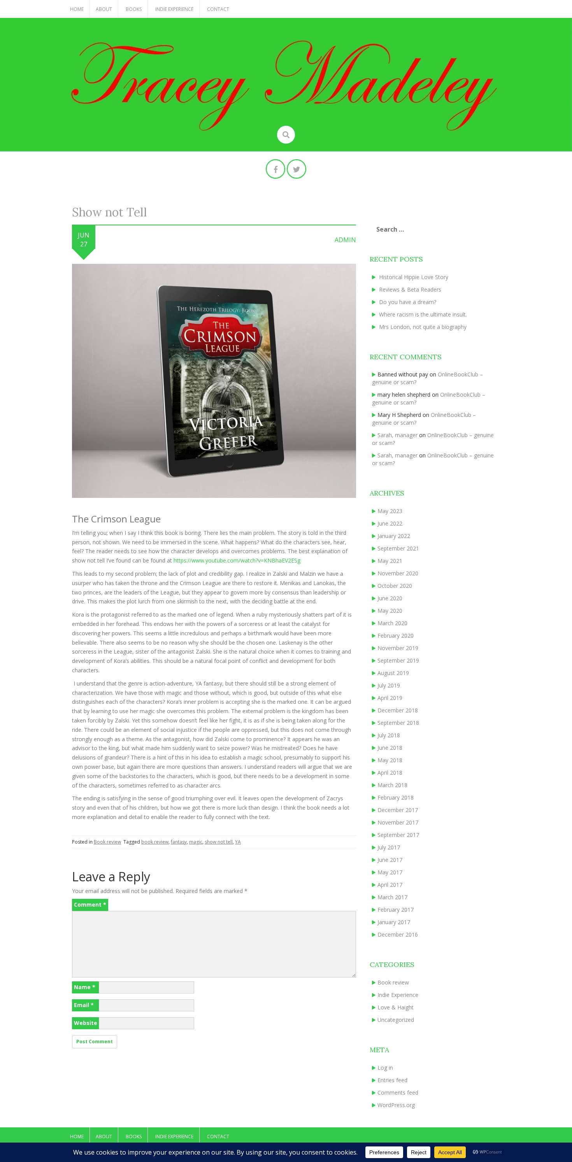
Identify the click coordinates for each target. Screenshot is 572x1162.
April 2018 (389, 772)
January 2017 (393, 922)
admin (345, 240)
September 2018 (398, 722)
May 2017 (389, 872)
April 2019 (389, 697)
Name (84, 987)
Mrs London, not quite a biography (423, 326)
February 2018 (395, 797)
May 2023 (389, 511)
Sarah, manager (397, 435)
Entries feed (392, 1080)
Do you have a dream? (407, 302)
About (104, 9)
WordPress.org (396, 1105)
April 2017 (389, 884)
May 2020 (389, 610)
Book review (107, 842)
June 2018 (389, 747)
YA (238, 842)
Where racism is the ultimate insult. (423, 314)
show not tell (219, 842)
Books (134, 9)
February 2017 (395, 909)
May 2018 (389, 760)
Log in (385, 1067)
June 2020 (389, 598)
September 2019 (398, 660)
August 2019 (393, 673)
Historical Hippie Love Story (413, 277)
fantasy (179, 842)
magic (195, 842)
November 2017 (397, 822)
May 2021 (389, 560)
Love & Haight (395, 1007)
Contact (218, 9)
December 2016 (397, 934)
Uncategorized (395, 1019)
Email (84, 1005)
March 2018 (392, 785)
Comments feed (397, 1092)
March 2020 (392, 623)
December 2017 (397, 810)
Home (77, 9)
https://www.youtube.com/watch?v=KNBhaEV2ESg (237, 560)
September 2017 (398, 835)
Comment (90, 904)
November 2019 (397, 648)
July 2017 (388, 847)
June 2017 (389, 859)
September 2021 (398, 548)
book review (154, 842)
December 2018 (397, 710)
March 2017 (392, 897)
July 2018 (388, 735)
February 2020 (395, 635)
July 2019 (388, 685)
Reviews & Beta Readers (410, 289)
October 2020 (394, 585)
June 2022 (389, 523)
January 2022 (393, 536)
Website (85, 1023)
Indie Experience (174, 9)
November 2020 (397, 573)
